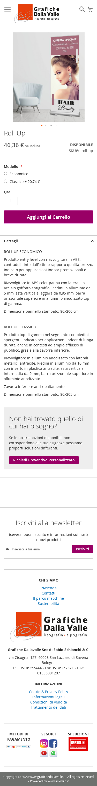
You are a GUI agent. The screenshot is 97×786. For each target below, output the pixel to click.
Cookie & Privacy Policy (48, 691)
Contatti (48, 593)
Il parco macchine (48, 598)
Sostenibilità (48, 603)
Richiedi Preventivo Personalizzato (44, 459)
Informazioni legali (48, 696)
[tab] (48, 241)
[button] (41, 125)
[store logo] (36, 13)
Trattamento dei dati (48, 707)
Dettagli (11, 240)
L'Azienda (49, 587)
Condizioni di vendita (48, 702)
